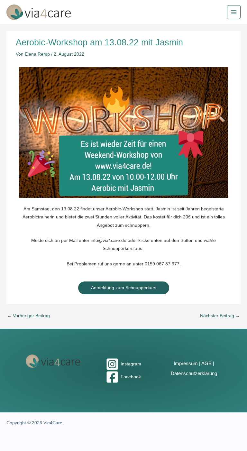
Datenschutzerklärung (194, 373)
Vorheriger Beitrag (28, 315)
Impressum (186, 363)
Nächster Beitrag (220, 315)
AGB (206, 363)
